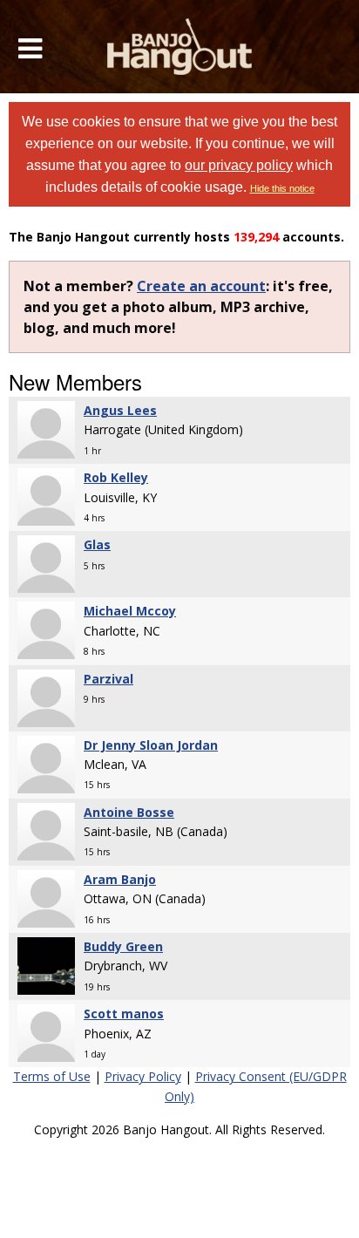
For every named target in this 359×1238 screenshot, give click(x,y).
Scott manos (124, 1013)
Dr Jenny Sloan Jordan (151, 745)
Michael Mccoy (130, 610)
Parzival (108, 678)
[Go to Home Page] (180, 46)
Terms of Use (52, 1076)
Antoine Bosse (129, 812)
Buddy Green (123, 946)
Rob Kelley (116, 477)
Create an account (201, 286)
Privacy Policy (143, 1076)
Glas (97, 544)
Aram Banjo (120, 879)
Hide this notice (282, 188)
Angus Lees (120, 410)
